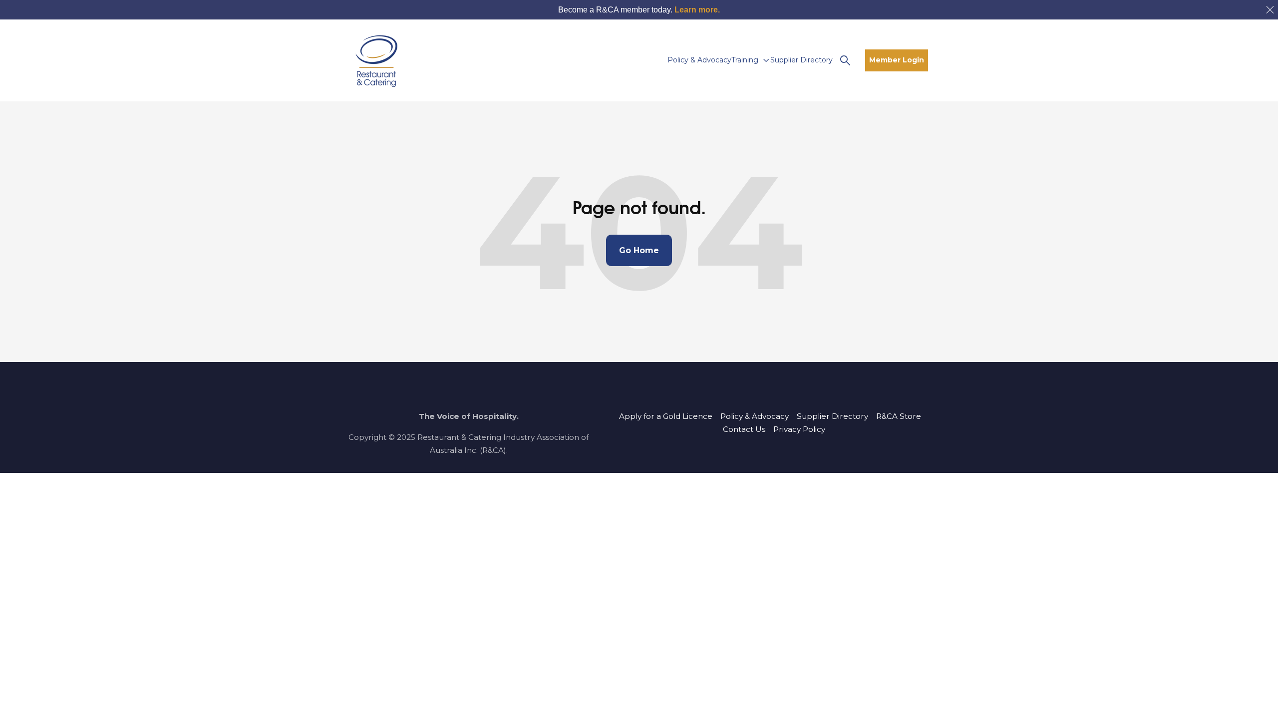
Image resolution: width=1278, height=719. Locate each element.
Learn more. (697, 9)
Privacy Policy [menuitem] (799, 429)
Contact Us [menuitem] (744, 429)
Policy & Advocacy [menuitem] (754, 416)
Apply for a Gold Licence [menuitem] (665, 416)
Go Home (639, 250)
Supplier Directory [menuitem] (832, 416)
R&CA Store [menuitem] (898, 416)
